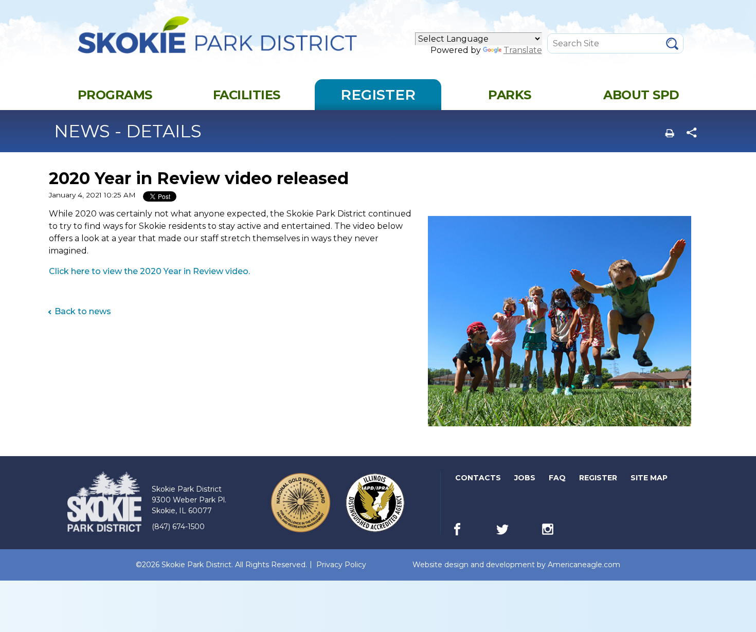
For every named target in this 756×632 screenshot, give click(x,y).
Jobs (525, 480)
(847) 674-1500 (178, 526)
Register (599, 480)
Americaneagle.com (584, 564)
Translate (522, 50)
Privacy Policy (341, 564)
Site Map (649, 477)
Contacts (478, 477)
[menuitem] (114, 94)
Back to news (83, 311)
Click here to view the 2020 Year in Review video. (149, 271)
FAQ (557, 477)
